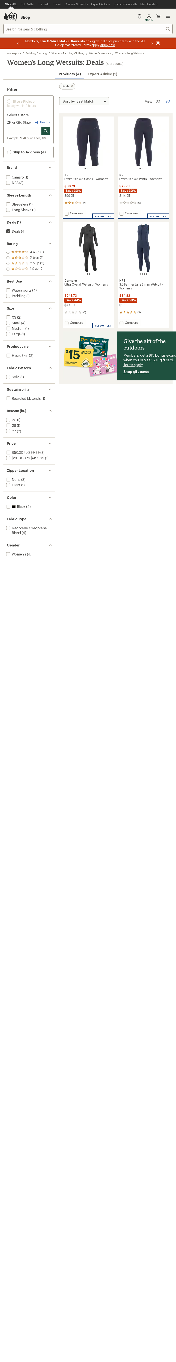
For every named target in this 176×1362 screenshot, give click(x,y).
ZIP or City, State (19, 122)
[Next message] (152, 43)
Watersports (14, 53)
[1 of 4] (85, 168)
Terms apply (133, 365)
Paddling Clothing (36, 53)
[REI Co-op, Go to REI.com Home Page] (10, 16)
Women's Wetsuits (100, 53)
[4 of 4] (92, 168)
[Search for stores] (45, 131)
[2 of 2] (89, 274)
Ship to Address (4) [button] (29, 152)
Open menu (168, 16)
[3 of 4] (89, 168)
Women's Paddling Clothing (68, 53)
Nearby (44, 122)
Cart (158, 16)
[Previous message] (18, 43)
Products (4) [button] (70, 74)
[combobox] (88, 29)
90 (167, 100)
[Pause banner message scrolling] (158, 43)
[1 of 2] (87, 274)
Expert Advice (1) (102, 74)
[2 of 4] (87, 168)
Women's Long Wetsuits (129, 53)
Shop (25, 17)
